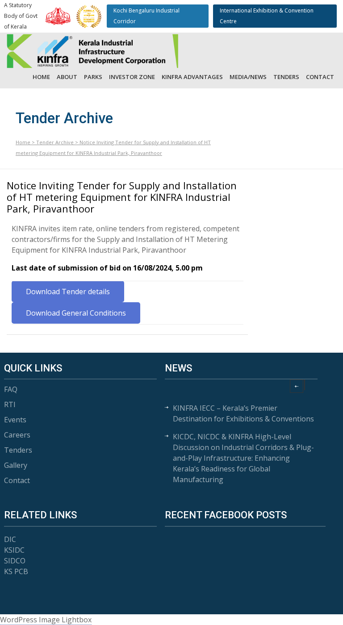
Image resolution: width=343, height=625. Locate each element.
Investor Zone (132, 77)
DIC (10, 539)
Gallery (15, 465)
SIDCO (14, 561)
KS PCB (16, 571)
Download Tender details (68, 291)
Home (41, 77)
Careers (17, 435)
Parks (93, 77)
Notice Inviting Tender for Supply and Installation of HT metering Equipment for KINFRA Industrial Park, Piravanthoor (122, 197)
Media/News (248, 77)
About (67, 77)
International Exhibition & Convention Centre (267, 16)
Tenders (286, 77)
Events (15, 420)
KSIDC (14, 550)
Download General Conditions (76, 313)
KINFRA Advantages (192, 77)
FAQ (10, 389)
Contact (320, 77)
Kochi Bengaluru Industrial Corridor (146, 16)
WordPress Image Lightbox (46, 620)
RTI (10, 404)
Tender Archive (55, 142)
